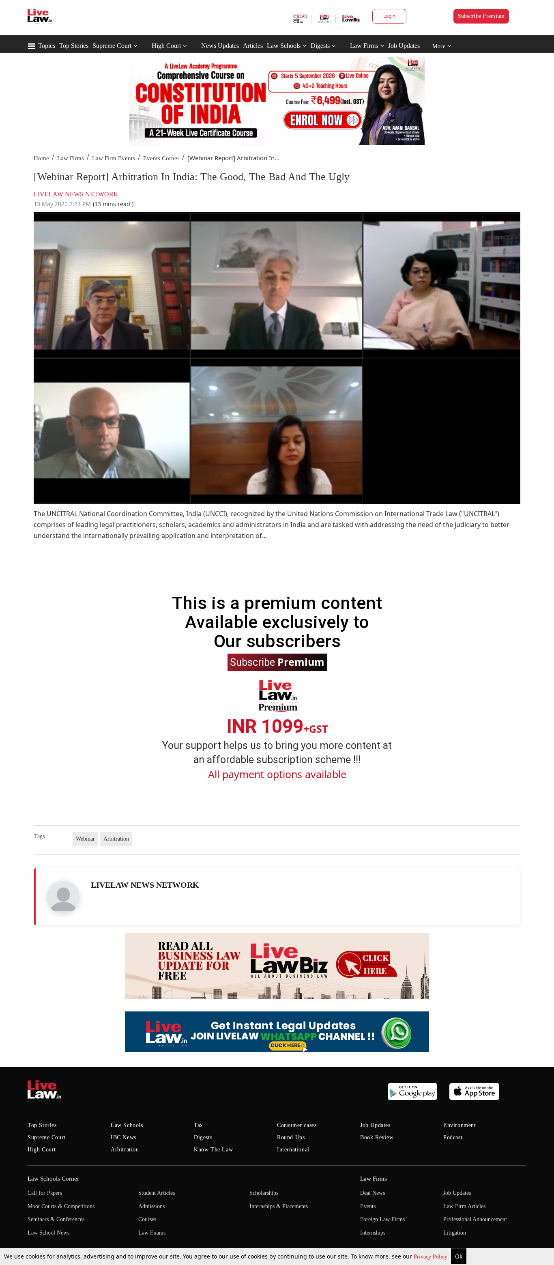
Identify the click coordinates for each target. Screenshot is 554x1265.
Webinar (85, 839)
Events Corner (161, 158)
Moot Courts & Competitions (61, 1206)
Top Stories (73, 45)
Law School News (48, 1233)
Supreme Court (111, 45)
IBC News (123, 1137)
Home (41, 158)
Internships (372, 1233)
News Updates (220, 45)
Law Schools (284, 45)
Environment (459, 1125)
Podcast (452, 1137)
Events (368, 1206)
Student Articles (156, 1193)
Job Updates (404, 45)
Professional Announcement (475, 1219)
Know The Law (213, 1150)
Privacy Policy (431, 1257)
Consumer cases (296, 1125)
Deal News (372, 1193)
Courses (147, 1219)
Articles (253, 45)
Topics (46, 45)
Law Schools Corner (53, 1178)
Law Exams (151, 1233)
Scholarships (263, 1193)
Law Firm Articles (464, 1206)
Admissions (151, 1206)
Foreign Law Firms (382, 1219)
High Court (166, 45)
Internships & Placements (278, 1206)
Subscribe (277, 662)
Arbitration (116, 839)
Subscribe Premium (481, 16)
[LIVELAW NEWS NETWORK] (63, 897)
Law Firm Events (113, 158)
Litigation (454, 1233)
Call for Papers (45, 1193)
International (293, 1150)
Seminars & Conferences (56, 1219)
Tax (198, 1125)
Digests (320, 45)
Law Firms (364, 45)
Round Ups (291, 1137)
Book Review (377, 1137)
